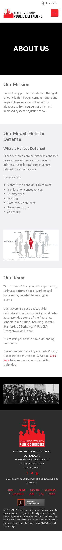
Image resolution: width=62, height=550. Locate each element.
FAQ (41, 493)
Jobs (31, 493)
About (22, 489)
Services (34, 489)
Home (10, 489)
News (52, 493)
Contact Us (18, 493)
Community (50, 489)
